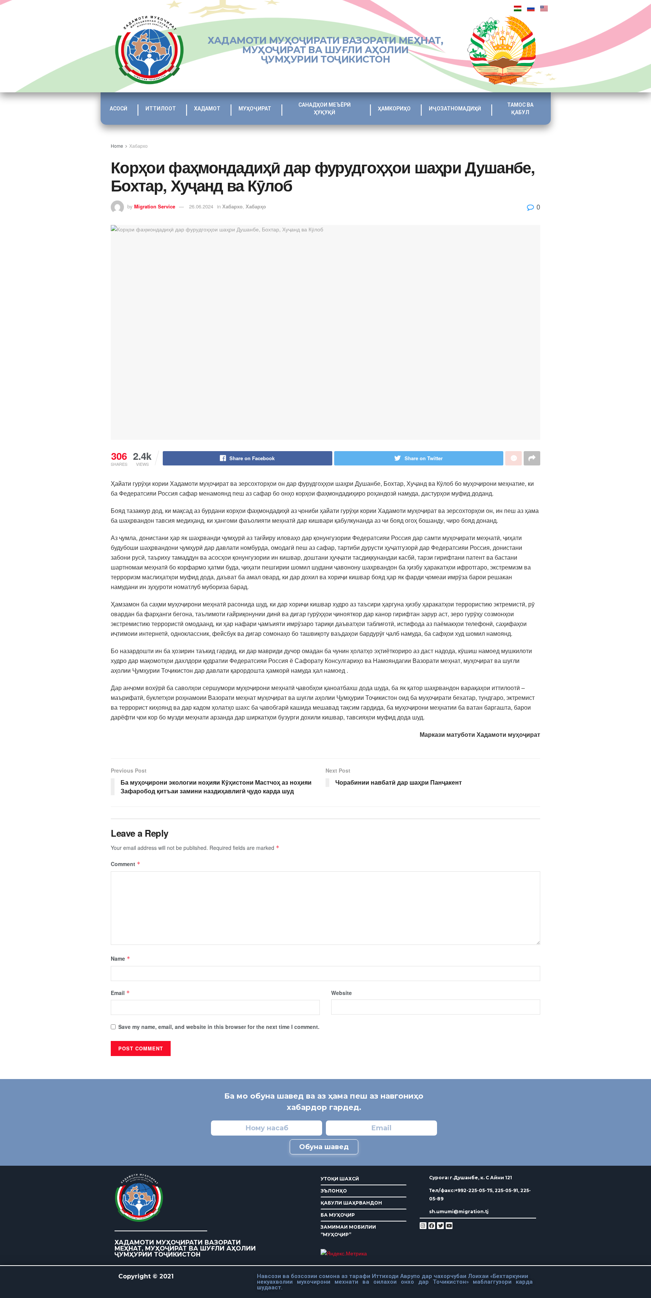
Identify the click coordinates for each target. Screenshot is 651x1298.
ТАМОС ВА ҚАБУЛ (520, 108)
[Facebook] (431, 1225)
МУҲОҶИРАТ (254, 109)
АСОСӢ (118, 109)
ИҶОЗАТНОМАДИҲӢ (455, 109)
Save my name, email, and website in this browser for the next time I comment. (218, 1026)
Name (120, 958)
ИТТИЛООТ (160, 109)
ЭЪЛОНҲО (334, 1191)
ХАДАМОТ (207, 109)
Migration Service (154, 206)
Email (120, 992)
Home (117, 145)
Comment (126, 864)
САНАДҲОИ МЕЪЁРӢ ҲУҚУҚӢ (324, 108)
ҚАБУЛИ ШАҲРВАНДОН (351, 1203)
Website (341, 992)
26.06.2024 (201, 206)
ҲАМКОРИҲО (394, 109)
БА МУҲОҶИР (338, 1215)
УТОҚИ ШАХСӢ (340, 1179)
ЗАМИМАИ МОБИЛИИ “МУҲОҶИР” (348, 1230)
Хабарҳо (256, 206)
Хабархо (138, 145)
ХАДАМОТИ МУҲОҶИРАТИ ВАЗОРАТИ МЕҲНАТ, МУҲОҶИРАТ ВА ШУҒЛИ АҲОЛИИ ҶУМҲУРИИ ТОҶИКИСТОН (325, 50)
